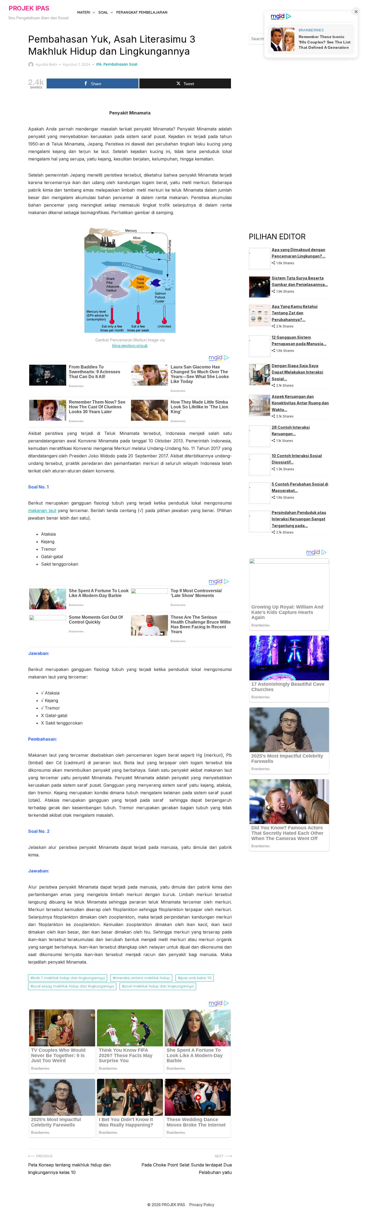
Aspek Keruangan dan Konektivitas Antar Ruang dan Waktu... (300, 403)
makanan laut (42, 510)
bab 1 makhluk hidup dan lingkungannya (69, 977)
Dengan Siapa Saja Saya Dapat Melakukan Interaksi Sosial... (297, 372)
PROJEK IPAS (29, 8)
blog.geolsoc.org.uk (130, 345)
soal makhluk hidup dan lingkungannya (159, 986)
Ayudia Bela (46, 64)
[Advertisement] (289, 137)
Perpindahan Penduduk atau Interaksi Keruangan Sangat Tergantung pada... (299, 519)
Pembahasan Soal (120, 64)
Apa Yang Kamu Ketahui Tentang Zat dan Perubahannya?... (295, 313)
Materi (83, 12)
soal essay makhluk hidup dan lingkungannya (73, 986)
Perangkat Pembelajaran (141, 12)
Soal (103, 12)
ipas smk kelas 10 (195, 977)
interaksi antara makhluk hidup (142, 977)
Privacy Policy (201, 1204)
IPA (99, 64)
